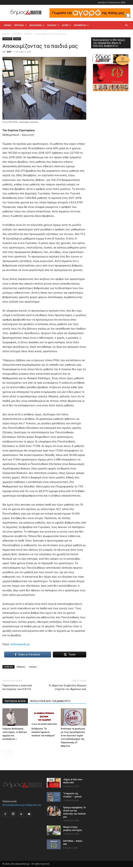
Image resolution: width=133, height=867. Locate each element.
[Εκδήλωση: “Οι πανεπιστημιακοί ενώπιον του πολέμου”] (44, 717)
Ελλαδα (28, 33)
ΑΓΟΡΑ (65, 25)
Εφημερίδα (80, 25)
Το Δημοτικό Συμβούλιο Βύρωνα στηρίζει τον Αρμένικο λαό (67, 687)
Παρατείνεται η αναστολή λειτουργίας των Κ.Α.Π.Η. (17, 687)
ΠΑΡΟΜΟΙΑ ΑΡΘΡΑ (15, 701)
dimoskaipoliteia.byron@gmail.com (21, 804)
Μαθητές (21, 666)
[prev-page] (4, 753)
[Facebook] (5, 814)
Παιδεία (33, 666)
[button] (126, 25)
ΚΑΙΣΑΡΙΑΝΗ (35, 25)
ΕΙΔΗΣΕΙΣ (52, 25)
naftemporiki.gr (20, 644)
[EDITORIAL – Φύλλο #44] (54, 844)
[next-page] (10, 753)
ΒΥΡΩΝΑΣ (19, 25)
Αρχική (7, 25)
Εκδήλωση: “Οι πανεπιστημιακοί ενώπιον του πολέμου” (43, 732)
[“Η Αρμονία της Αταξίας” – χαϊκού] (54, 797)
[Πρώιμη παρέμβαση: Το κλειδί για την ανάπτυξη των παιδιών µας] (54, 811)
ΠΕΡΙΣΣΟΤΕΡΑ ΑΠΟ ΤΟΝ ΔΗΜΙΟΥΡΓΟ (50, 701)
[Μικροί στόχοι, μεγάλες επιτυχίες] (54, 830)
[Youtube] (29, 814)
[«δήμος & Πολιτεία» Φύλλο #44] (54, 783)
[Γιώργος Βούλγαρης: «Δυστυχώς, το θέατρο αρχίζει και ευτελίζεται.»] (15, 717)
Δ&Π (9, 51)
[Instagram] (13, 814)
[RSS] (21, 814)
